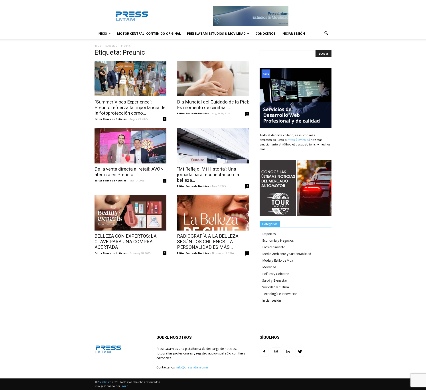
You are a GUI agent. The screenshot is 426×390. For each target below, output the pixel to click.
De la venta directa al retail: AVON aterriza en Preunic (129, 171)
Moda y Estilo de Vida (277, 260)
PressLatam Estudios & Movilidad (216, 33)
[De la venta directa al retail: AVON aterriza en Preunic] (130, 145)
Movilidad (269, 267)
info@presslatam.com (192, 367)
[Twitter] (300, 352)
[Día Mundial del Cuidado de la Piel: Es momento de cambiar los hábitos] (213, 78)
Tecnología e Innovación (280, 294)
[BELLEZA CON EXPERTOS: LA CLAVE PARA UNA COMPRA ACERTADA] (130, 213)
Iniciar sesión (293, 33)
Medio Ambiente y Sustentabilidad (286, 254)
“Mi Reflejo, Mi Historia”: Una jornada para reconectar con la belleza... (208, 174)
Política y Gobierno (275, 274)
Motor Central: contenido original (149, 33)
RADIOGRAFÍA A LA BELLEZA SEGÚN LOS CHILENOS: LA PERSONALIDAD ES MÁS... (208, 241)
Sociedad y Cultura (275, 287)
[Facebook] (264, 352)
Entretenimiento (273, 247)
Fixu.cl (124, 386)
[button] (326, 33)
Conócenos (265, 33)
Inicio (102, 33)
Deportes (269, 234)
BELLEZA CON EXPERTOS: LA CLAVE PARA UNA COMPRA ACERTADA (126, 241)
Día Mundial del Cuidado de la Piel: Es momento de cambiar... (213, 104)
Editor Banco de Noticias (110, 119)
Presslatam (104, 382)
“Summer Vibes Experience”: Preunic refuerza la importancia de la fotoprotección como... (130, 107)
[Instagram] (276, 351)
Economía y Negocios (278, 240)
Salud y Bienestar (274, 280)
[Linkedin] (288, 352)
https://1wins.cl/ (298, 140)
